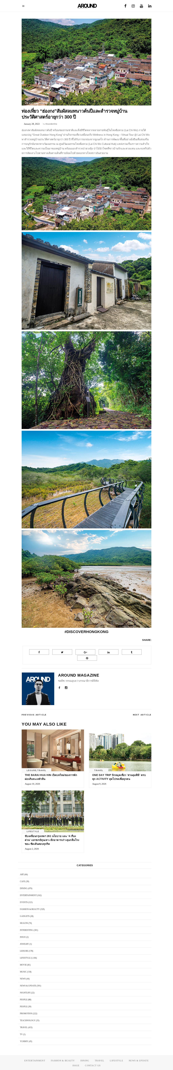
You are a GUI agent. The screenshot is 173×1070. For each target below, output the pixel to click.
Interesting (26, 930)
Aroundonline (51, 124)
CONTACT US (93, 1065)
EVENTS (24, 902)
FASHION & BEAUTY (30, 909)
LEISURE (31, 770)
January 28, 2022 (32, 124)
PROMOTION (26, 1013)
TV (21, 1034)
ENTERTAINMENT (28, 895)
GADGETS (25, 916)
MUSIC (23, 972)
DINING (23, 888)
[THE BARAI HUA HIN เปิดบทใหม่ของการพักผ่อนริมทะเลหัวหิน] (53, 750)
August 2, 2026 (32, 849)
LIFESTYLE (31, 103)
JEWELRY (24, 944)
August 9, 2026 (99, 784)
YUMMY (24, 1041)
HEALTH (24, 923)
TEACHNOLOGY (27, 1020)
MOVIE (23, 965)
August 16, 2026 (32, 784)
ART (22, 874)
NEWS (23, 979)
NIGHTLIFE (25, 992)
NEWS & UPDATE (28, 986)
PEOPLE (23, 999)
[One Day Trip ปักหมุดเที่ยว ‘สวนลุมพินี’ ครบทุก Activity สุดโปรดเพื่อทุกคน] (120, 750)
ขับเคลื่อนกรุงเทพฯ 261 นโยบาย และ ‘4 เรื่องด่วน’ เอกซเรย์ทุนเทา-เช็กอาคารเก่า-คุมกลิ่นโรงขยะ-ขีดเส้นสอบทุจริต (52, 840)
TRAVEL (44, 103)
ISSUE (23, 937)
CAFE (22, 881)
